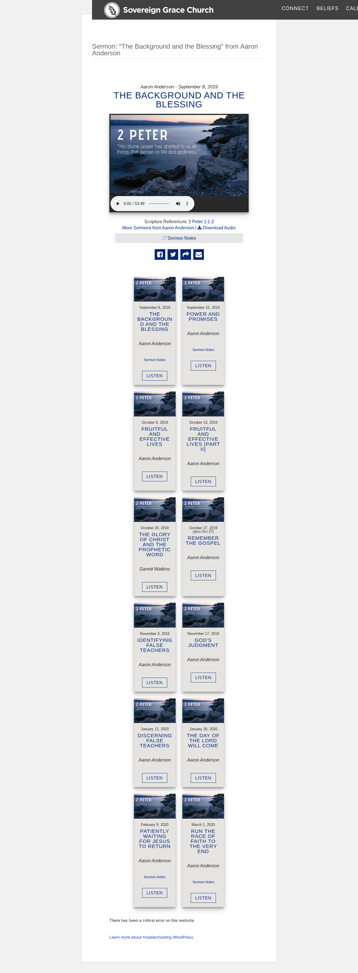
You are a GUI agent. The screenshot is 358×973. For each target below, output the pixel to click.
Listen (155, 375)
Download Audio (219, 227)
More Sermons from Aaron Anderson (158, 227)
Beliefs (327, 8)
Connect (295, 8)
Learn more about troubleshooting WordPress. (151, 937)
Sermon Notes (182, 238)
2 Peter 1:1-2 (201, 221)
